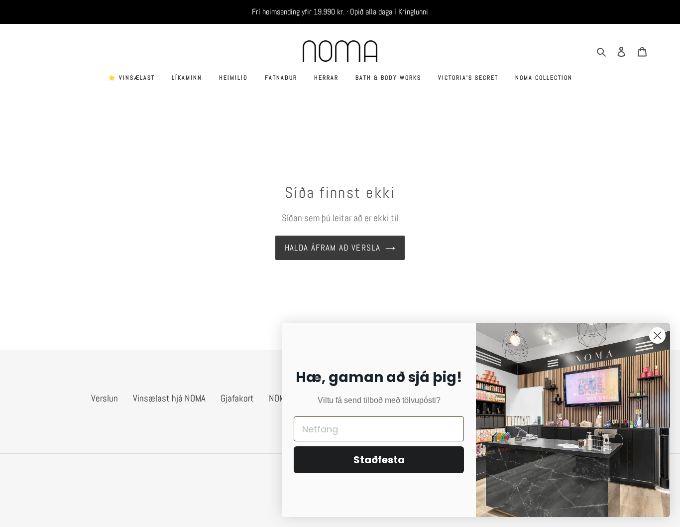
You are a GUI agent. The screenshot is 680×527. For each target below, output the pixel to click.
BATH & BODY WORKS (388, 78)
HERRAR (326, 78)
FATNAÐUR (281, 78)
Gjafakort (237, 398)
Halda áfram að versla (333, 247)
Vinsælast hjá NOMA (169, 398)
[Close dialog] (657, 335)
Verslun (104, 398)
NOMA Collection (543, 78)
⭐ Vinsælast (131, 78)
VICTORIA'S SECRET (468, 78)
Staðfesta (379, 460)
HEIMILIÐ (233, 78)
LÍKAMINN (187, 78)
